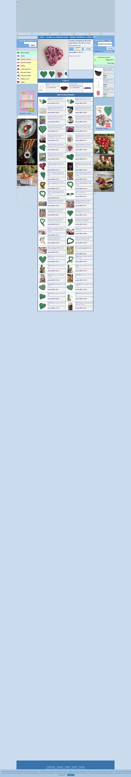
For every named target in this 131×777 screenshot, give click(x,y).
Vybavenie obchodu (26, 75)
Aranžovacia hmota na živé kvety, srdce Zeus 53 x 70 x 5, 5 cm (56, 219)
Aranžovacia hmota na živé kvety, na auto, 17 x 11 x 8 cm (84, 191)
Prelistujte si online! (25, 113)
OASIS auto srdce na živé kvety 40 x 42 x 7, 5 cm (56, 257)
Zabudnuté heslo (108, 51)
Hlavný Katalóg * (25, 53)
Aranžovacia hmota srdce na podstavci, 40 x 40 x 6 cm (54, 238)
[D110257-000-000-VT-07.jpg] (51, 78)
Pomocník (74, 767)
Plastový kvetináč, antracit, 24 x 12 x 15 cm (108, 70)
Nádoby (23, 56)
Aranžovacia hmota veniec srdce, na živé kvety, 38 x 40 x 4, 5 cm (83, 238)
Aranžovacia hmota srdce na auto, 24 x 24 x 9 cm (84, 229)
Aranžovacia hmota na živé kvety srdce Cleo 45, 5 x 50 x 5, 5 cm (83, 126)
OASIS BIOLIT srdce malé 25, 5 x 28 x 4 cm (56, 284)
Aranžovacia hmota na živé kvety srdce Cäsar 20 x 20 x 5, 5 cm (55, 126)
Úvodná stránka (51, 767)
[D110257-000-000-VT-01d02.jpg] (44, 78)
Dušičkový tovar (25, 79)
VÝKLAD (65, 80)
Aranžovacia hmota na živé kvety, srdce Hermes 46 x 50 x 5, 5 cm (56, 201)
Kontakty (67, 767)
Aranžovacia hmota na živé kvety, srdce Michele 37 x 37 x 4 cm (83, 210)
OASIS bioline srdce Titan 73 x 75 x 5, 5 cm (83, 266)
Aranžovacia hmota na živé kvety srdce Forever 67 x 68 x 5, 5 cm (83, 154)
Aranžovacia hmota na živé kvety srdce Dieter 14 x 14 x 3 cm (55, 135)
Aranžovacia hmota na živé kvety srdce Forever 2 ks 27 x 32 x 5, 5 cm (56, 145)
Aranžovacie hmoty (26, 59)
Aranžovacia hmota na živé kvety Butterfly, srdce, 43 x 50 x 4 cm (55, 108)
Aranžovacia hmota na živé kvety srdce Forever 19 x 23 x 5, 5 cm (83, 135)
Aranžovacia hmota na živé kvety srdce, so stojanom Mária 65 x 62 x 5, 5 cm (56, 192)
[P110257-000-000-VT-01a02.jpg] (60, 78)
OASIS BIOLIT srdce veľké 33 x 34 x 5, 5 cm (84, 284)
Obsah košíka (110, 63)
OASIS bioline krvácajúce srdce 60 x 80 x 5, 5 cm (84, 257)
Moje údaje (82, 767)
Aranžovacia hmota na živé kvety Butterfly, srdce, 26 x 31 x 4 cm (55, 98)
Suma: (108, 60)
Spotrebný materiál (26, 62)
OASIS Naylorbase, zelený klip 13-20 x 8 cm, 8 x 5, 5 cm (84, 303)
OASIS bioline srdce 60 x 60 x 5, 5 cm (56, 266)
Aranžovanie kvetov (26, 69)
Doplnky (23, 66)
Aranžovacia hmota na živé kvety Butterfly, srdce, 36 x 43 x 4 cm (83, 98)
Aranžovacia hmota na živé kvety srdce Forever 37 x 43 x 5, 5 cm (83, 145)
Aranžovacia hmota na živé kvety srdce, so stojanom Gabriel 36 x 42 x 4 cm (56, 174)
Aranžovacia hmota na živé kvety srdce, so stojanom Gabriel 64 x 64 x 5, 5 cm (84, 174)
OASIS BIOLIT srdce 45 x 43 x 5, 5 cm (83, 275)
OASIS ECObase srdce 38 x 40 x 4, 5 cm (84, 294)
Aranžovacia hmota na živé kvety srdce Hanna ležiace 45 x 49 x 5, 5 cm (56, 164)
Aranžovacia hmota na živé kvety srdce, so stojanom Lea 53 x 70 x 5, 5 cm (56, 183)
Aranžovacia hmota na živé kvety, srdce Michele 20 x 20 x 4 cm (83, 201)
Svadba (23, 82)
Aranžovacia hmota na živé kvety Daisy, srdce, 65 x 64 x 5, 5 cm (55, 117)
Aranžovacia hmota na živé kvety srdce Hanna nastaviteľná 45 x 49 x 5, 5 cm (84, 164)
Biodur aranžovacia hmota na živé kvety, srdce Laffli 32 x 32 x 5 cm (56, 247)
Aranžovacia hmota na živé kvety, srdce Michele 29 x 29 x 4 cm (56, 210)
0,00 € (112, 60)
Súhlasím (71, 775)
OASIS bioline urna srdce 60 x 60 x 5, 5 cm (56, 275)
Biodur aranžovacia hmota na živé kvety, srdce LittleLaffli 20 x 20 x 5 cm (83, 248)
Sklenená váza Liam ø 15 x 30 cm (108, 80)
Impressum (60, 767)
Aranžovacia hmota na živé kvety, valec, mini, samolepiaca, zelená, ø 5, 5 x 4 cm (56, 230)
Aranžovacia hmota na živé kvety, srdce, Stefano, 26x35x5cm (83, 219)
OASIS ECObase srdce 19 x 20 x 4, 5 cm (56, 294)
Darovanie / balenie (26, 72)
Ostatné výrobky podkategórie (65, 94)
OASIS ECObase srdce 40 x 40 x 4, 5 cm (56, 303)
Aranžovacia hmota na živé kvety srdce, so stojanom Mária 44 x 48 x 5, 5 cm (83, 183)
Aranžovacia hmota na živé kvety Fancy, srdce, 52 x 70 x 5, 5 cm (83, 117)
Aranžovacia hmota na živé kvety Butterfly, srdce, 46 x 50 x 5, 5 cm (83, 108)
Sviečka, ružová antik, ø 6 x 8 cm (108, 89)
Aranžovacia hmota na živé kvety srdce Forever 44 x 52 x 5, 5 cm (55, 154)
